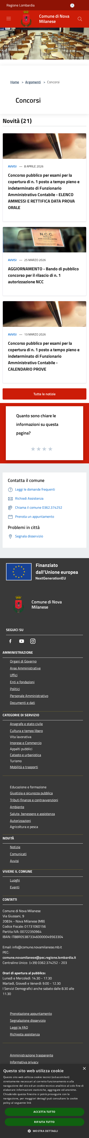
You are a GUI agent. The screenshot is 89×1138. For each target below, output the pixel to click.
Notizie (15, 847)
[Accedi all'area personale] (72, 5)
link (29, 1103)
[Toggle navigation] (8, 18)
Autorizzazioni (20, 820)
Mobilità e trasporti (24, 767)
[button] (44, 1131)
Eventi (14, 887)
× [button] (84, 1068)
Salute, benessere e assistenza (32, 813)
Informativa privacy (24, 1062)
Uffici (13, 675)
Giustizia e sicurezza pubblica (31, 793)
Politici (15, 688)
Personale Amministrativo (29, 695)
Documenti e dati (22, 702)
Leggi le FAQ (19, 1027)
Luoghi (15, 880)
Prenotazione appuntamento (31, 1013)
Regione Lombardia (20, 5)
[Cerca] (80, 19)
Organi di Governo (23, 661)
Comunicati (18, 853)
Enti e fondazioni (22, 682)
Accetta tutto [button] (44, 1112)
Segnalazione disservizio (28, 1020)
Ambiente (17, 806)
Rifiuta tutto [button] (44, 1122)
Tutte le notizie (44, 394)
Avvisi (12, 166)
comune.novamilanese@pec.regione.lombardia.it (39, 957)
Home (14, 82)
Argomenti (33, 82)
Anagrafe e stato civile (26, 723)
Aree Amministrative (25, 668)
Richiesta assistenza (25, 1034)
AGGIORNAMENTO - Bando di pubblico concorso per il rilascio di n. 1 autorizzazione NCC (43, 275)
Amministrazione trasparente (31, 1055)
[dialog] (44, 1101)
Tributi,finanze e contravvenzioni (34, 800)
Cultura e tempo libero (26, 730)
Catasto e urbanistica (25, 754)
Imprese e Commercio (25, 742)
